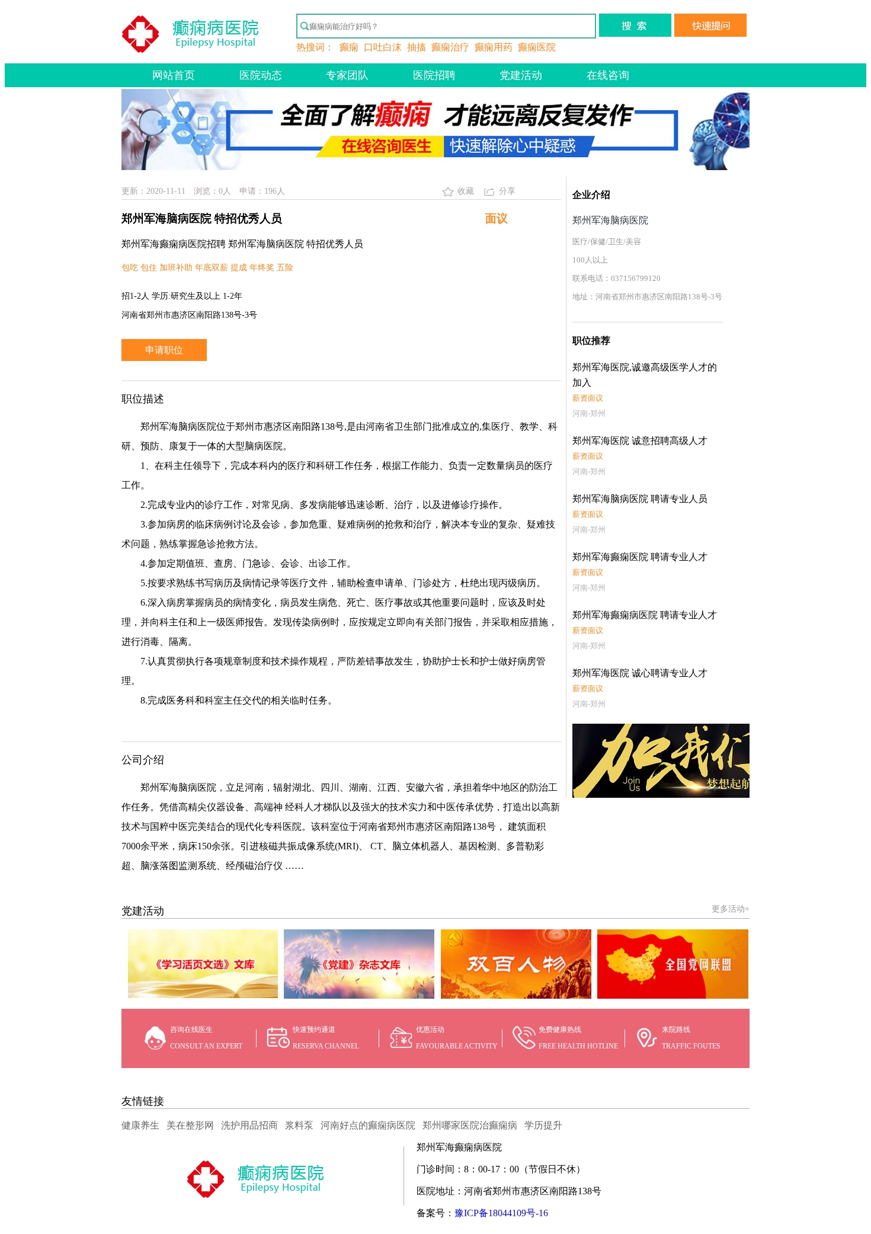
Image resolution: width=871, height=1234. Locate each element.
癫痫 (349, 47)
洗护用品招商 (249, 1125)
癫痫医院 (537, 47)
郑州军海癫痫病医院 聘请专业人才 (644, 615)
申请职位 (164, 350)
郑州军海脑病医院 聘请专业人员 (639, 499)
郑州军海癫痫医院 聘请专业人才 (639, 557)
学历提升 (543, 1125)
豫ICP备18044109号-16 (501, 1213)
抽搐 (416, 47)
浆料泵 (299, 1125)
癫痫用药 (494, 47)
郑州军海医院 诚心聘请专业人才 (639, 673)
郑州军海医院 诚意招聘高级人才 (639, 441)
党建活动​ (520, 75)
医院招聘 (434, 75)
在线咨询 (608, 75)
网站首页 (173, 75)
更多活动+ (731, 908)
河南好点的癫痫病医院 (368, 1125)
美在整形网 (190, 1125)
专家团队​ (347, 75)
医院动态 (260, 75)
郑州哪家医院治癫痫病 (469, 1125)
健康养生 (140, 1125)
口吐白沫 (383, 47)
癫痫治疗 (450, 47)
